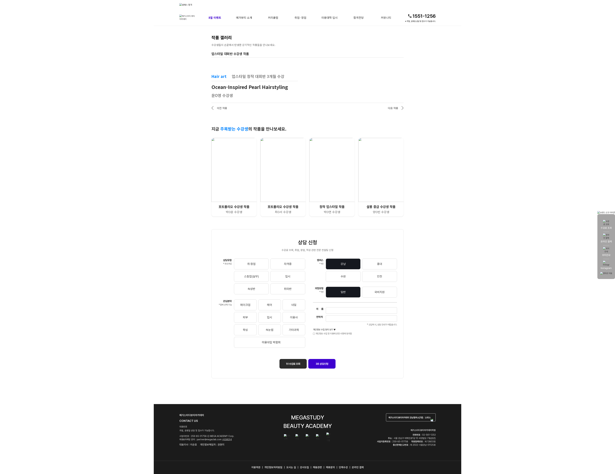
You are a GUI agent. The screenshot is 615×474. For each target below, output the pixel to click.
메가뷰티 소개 (244, 18)
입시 (287, 276)
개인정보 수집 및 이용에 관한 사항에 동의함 (334, 333)
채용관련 (317, 467)
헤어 (269, 305)
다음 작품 (393, 108)
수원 (343, 276)
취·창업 (251, 264)
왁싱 (245, 329)
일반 (343, 292)
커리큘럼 (273, 18)
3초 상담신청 (322, 363)
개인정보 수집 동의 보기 (324, 329)
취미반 (288, 289)
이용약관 (255, 467)
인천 (379, 276)
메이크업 (245, 305)
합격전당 (358, 18)
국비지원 (379, 292)
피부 (245, 317)
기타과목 (294, 329)
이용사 (294, 317)
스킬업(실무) (251, 276)
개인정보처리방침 (273, 467)
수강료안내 (227, 439)
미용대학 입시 (329, 18)
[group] (243, 5)
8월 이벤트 (215, 18)
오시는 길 (291, 467)
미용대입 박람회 (271, 342)
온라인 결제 (358, 467)
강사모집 (304, 467)
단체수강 (343, 467)
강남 (343, 264)
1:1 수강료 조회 (293, 363)
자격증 (288, 264)
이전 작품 (222, 108)
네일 (293, 305)
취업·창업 (300, 18)
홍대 (379, 264)
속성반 (251, 289)
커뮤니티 (386, 18)
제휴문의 (330, 467)
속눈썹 (269, 329)
